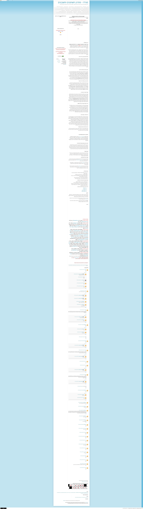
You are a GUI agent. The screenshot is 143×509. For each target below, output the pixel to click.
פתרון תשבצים (63, 10)
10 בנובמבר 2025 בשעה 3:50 (82, 459)
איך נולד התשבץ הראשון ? (70, 12)
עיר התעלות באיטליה (77, 230)
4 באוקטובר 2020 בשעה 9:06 (82, 424)
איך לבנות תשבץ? (68, 10)
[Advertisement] (78, 35)
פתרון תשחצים (84, 6)
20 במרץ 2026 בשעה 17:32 (82, 467)
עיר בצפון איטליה (84, 190)
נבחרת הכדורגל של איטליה (79, 159)
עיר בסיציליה (84, 189)
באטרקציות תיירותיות (81, 136)
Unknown (83, 304)
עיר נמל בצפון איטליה (82, 239)
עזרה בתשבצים (80, 497)
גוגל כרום (65, 64)
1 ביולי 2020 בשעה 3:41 (81, 394)
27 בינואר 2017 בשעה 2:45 (82, 269)
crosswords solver (59, 492)
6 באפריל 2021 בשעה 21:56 (81, 428)
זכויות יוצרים (86, 502)
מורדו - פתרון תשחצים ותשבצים (73, 2)
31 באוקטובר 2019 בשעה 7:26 (82, 406)
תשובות (85, 315)
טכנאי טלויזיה (69, 492)
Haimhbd (83, 301)
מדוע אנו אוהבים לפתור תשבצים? (85, 10)
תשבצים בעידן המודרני (69, 11)
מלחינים (83, 162)
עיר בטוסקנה (75, 223)
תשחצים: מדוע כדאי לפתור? (85, 11)
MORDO (80, 492)
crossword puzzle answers (63, 492)
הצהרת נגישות (79, 11)
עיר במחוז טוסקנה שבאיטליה (81, 225)
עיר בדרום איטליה (85, 221)
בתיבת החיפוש (77, 257)
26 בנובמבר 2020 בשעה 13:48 (80, 301)
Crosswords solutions (73, 492)
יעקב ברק (85, 428)
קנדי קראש (59, 62)
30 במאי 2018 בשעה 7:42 (82, 374)
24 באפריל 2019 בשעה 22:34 (82, 402)
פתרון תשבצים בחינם (77, 497)
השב (85, 271)
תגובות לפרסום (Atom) (84, 481)
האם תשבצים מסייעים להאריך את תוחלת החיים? (83, 12)
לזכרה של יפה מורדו (71, 6)
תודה (83, 397)
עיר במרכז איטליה (84, 191)
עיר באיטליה (84, 187)
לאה (85, 432)
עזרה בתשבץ (75, 12)
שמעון (85, 269)
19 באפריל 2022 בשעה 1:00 (80, 304)
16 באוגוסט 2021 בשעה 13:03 (80, 397)
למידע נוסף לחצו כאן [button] (125, 508)
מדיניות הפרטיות (75, 11)
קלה (85, 467)
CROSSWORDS (77, 492)
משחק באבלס (58, 61)
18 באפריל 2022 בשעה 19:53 (82, 432)
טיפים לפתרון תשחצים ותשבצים (78, 6)
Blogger (64, 500)
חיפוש (88, 6)
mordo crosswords (81, 295)
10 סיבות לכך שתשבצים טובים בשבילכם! (75, 10)
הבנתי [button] (3, 508)
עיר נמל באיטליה (76, 220)
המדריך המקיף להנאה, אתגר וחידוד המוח (61, 12)
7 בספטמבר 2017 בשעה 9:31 (82, 324)
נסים (85, 463)
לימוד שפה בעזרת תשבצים (60, 6)
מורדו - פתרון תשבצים (86, 492)
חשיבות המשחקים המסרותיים (62, 11)
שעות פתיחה (82, 492)
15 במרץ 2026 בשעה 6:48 (82, 463)
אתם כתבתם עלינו (66, 6)
